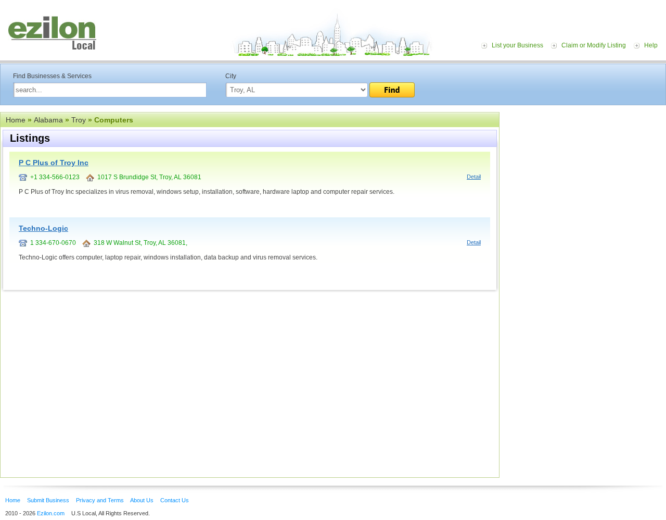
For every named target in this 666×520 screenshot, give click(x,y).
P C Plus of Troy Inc (53, 162)
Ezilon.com (51, 513)
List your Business (517, 45)
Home (15, 120)
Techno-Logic (43, 228)
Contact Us (174, 500)
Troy (78, 120)
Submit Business (48, 500)
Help (651, 45)
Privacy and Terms (100, 500)
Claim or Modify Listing (593, 45)
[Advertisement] (585, 176)
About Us (141, 500)
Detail (474, 177)
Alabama (48, 120)
